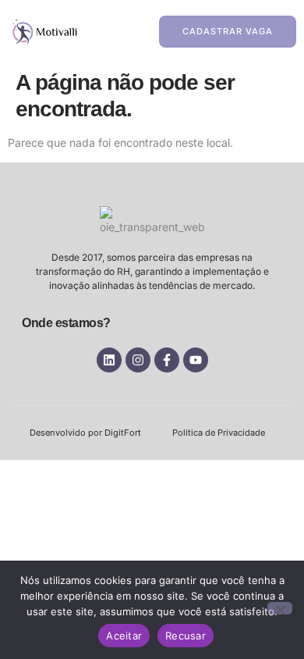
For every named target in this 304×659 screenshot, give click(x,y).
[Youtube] (195, 359)
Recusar (185, 635)
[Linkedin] (109, 359)
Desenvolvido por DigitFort (85, 432)
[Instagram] (137, 359)
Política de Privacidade (218, 432)
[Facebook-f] (166, 359)
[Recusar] (279, 608)
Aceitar (124, 635)
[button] (104, 31)
